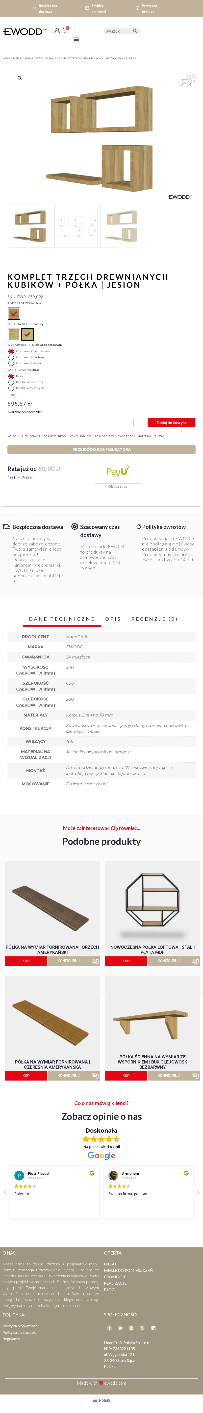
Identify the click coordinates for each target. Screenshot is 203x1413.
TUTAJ (159, 436)
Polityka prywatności (20, 1325)
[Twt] (120, 1328)
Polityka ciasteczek (19, 1332)
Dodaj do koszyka (172, 422)
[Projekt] (142, 1328)
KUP (26, 961)
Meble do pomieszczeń (128, 1270)
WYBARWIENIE (19, 345)
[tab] (62, 619)
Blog (109, 1289)
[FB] (109, 1328)
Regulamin (11, 1338)
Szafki (29, 58)
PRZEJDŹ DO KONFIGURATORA (102, 449)
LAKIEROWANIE (19, 369)
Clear (11, 395)
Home (6, 58)
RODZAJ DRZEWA (20, 303)
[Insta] (131, 1328)
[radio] (14, 313)
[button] (76, 39)
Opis (113, 619)
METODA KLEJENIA (22, 324)
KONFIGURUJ (69, 961)
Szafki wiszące (46, 58)
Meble (17, 58)
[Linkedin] (153, 1328)
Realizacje (115, 1283)
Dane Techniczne (62, 619)
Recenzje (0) (154, 619)
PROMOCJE (115, 1276)
